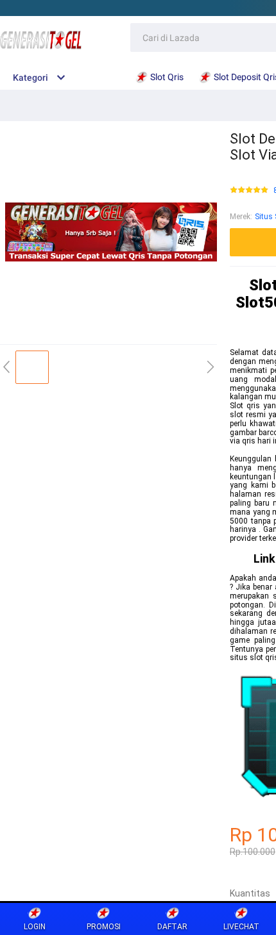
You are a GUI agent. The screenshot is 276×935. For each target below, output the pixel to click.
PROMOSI (104, 926)
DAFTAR (172, 926)
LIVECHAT (241, 926)
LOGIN (35, 926)
